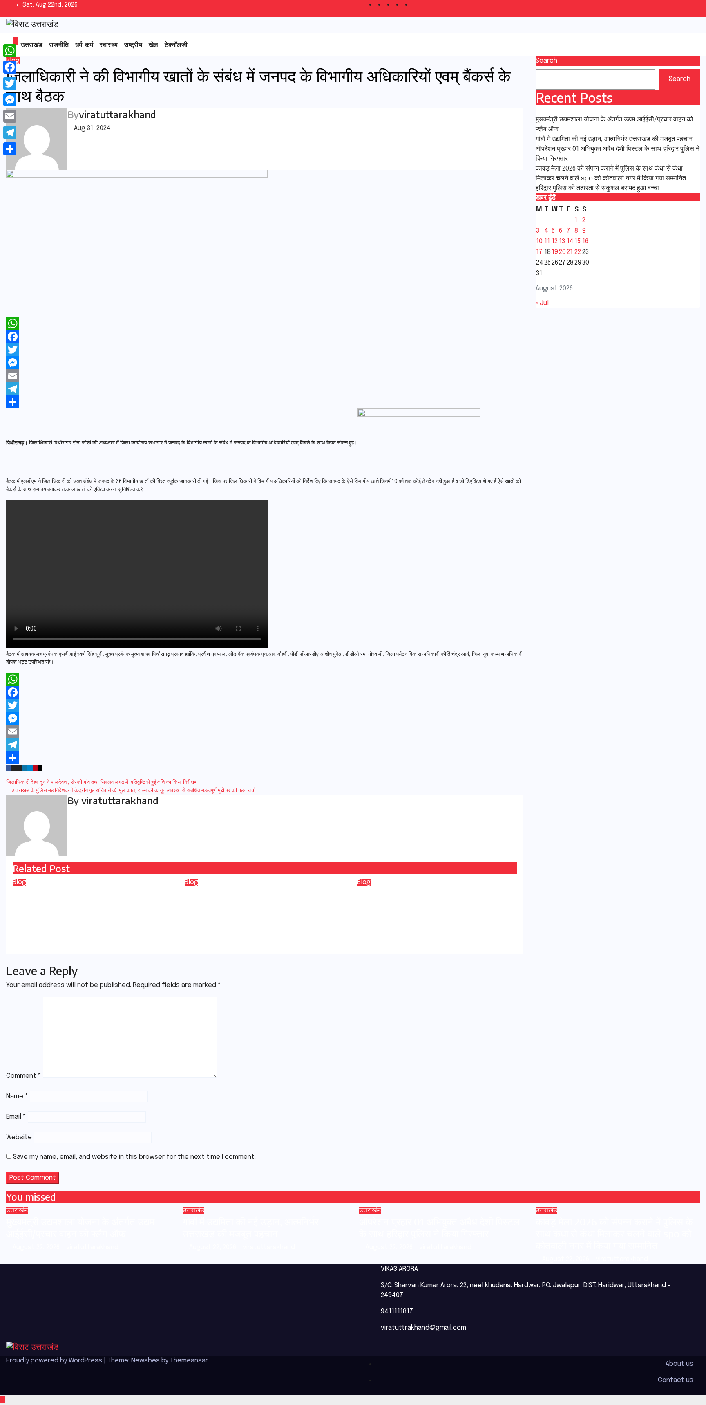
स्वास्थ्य (109, 44)
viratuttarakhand (117, 114)
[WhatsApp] (264, 323)
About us (679, 1363)
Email (16, 1116)
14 (570, 241)
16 (585, 241)
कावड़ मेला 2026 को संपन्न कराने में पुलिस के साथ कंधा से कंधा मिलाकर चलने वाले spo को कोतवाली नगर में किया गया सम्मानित (614, 1233)
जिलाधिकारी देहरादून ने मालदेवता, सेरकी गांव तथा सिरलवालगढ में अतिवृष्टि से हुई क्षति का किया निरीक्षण (102, 782)
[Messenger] (264, 362)
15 (577, 241)
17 (539, 252)
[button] (675, 44)
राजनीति (59, 44)
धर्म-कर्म (84, 44)
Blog (19, 882)
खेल (153, 44)
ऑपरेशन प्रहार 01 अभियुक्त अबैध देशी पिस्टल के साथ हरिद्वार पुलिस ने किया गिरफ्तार (439, 1227)
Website (19, 1137)
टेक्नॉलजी (176, 44)
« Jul (542, 303)
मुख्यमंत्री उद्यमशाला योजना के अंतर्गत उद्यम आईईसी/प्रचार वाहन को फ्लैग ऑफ (80, 1227)
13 (562, 241)
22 (577, 252)
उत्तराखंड (31, 44)
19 (555, 252)
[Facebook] (264, 336)
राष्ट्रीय (133, 44)
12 (555, 241)
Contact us (675, 1380)
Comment (23, 1076)
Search (546, 60)
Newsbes (145, 1360)
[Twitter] (264, 349)
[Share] (264, 401)
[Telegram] (264, 388)
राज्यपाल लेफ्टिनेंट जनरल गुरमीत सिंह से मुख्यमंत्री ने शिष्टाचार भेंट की (425, 899)
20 (562, 252)
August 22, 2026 (37, 1247)
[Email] (264, 375)
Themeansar (189, 1360)
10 (539, 241)
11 (547, 241)
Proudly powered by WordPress (55, 1360)
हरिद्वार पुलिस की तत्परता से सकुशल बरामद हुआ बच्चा (597, 188)
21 (570, 252)
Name (17, 1096)
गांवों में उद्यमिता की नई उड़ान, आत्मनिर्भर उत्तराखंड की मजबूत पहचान (614, 139)
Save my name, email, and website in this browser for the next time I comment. (134, 1157)
